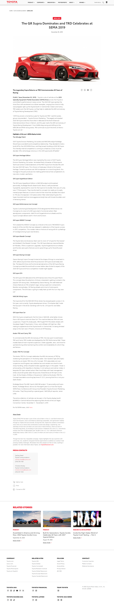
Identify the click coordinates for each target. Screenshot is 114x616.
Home (11, 10)
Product (30, 2)
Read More (16, 540)
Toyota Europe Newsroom (39, 573)
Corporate (40, 2)
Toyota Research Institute (39, 568)
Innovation (51, 2)
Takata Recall (97, 2)
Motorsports (62, 2)
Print (17, 485)
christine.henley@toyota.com (23, 470)
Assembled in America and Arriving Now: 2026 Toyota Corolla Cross (26, 534)
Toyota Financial (11, 566)
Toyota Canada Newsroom (40, 576)
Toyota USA (35, 561)
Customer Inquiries (88, 561)
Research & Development (82, 530)
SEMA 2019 (30, 10)
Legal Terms (60, 561)
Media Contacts (87, 563)
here (30, 407)
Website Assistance (88, 566)
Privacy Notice (61, 568)
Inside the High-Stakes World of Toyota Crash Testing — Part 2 (85, 534)
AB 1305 (59, 571)
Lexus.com (10, 563)
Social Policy (60, 563)
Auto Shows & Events (20, 10)
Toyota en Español (12, 571)
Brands (81, 2)
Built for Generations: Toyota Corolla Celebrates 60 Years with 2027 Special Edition (56, 535)
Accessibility (60, 566)
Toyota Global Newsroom (39, 571)
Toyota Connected (37, 566)
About (71, 2)
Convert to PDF (20, 489)
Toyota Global (36, 563)
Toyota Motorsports (12, 568)
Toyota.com (10, 561)
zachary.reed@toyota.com (23, 459)
